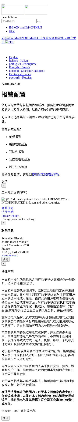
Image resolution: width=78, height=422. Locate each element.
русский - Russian (20, 77)
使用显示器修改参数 (45, 174)
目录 (12, 31)
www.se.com (9, 255)
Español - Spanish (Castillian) (26, 70)
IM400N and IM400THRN (25, 27)
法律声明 (8, 212)
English (13, 57)
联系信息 (8, 208)
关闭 (5, 259)
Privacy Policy (10, 215)
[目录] (3, 46)
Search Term (9, 17)
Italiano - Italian (18, 60)
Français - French (19, 67)
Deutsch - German (20, 74)
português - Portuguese (23, 64)
